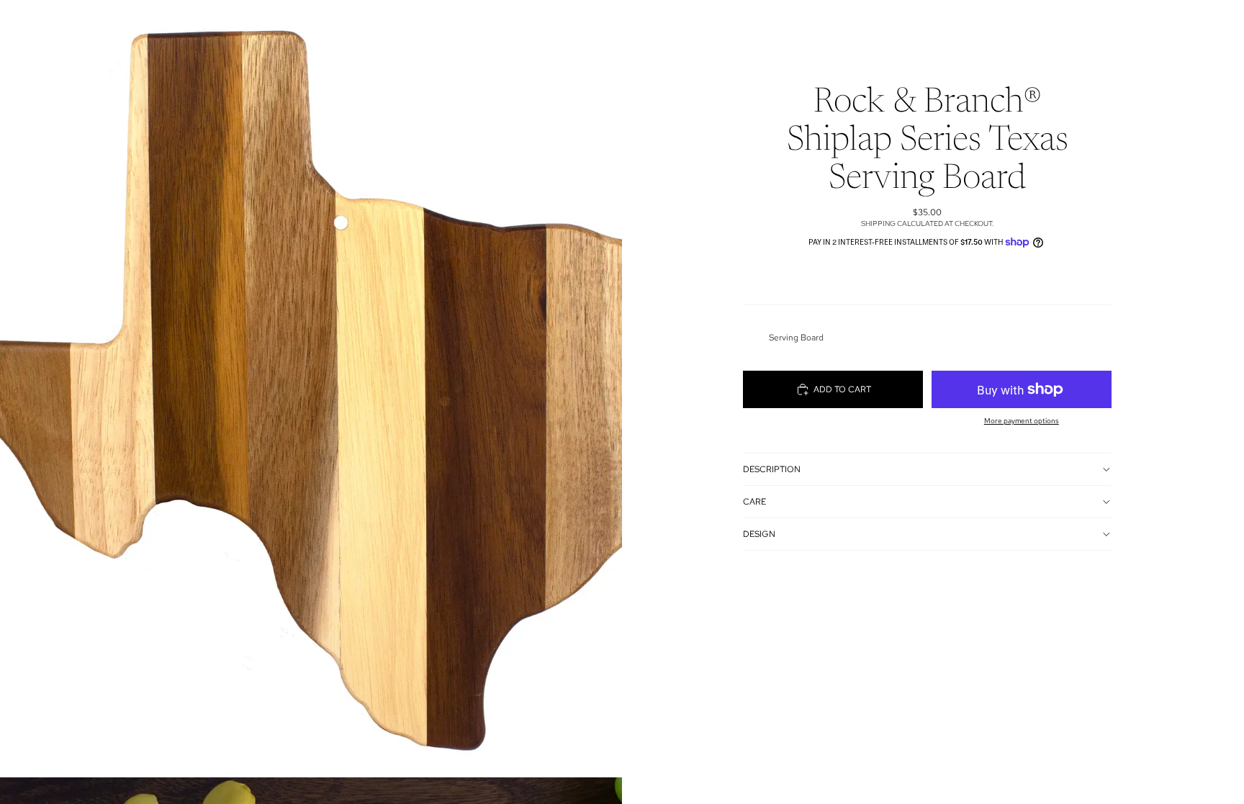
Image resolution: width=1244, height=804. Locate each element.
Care (754, 501)
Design (759, 534)
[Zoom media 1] (311, 388)
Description (772, 469)
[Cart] (1124, 24)
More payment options (1021, 420)
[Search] (1062, 24)
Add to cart (842, 389)
